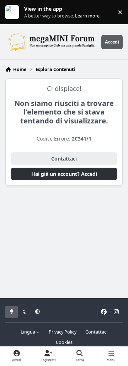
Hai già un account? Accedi (64, 174)
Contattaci (64, 158)
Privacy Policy (62, 332)
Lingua (28, 332)
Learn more (13, 12)
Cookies (64, 342)
